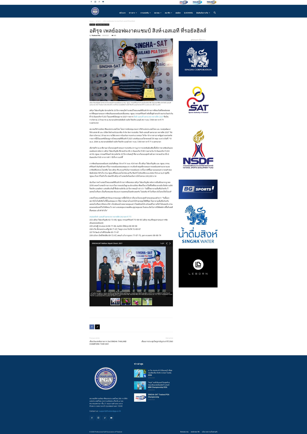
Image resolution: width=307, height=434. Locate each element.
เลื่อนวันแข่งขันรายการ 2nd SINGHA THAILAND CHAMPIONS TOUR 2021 (107, 342)
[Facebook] (91, 1)
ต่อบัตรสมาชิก (195, 432)
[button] (215, 13)
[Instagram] (95, 1)
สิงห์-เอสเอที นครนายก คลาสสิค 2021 (148, 117)
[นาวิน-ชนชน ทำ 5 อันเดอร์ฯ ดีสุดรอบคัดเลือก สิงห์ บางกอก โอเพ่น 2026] (140, 373)
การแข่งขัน (144, 13)
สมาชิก (167, 13)
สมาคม (156, 13)
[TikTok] (99, 1)
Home (91, 21)
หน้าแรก (122, 13)
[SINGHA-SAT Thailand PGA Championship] (140, 397)
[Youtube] (103, 1)
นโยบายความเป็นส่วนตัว (210, 432)
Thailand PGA (96, 35)
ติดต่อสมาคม (184, 432)
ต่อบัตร (178, 13)
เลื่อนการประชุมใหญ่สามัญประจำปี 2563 (157, 341)
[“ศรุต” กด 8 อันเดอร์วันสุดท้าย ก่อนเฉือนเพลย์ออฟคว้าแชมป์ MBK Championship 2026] (140, 385)
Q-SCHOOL (188, 13)
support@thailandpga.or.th (110, 411)
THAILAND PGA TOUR (103, 24)
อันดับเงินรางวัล (202, 13)
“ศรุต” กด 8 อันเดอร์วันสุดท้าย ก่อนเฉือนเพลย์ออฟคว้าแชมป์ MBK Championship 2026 (159, 385)
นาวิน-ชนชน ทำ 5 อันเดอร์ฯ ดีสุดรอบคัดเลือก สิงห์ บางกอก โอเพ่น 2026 (160, 372)
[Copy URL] (97, 326)
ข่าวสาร (132, 13)
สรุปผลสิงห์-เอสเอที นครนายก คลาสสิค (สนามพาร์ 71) (110, 217)
